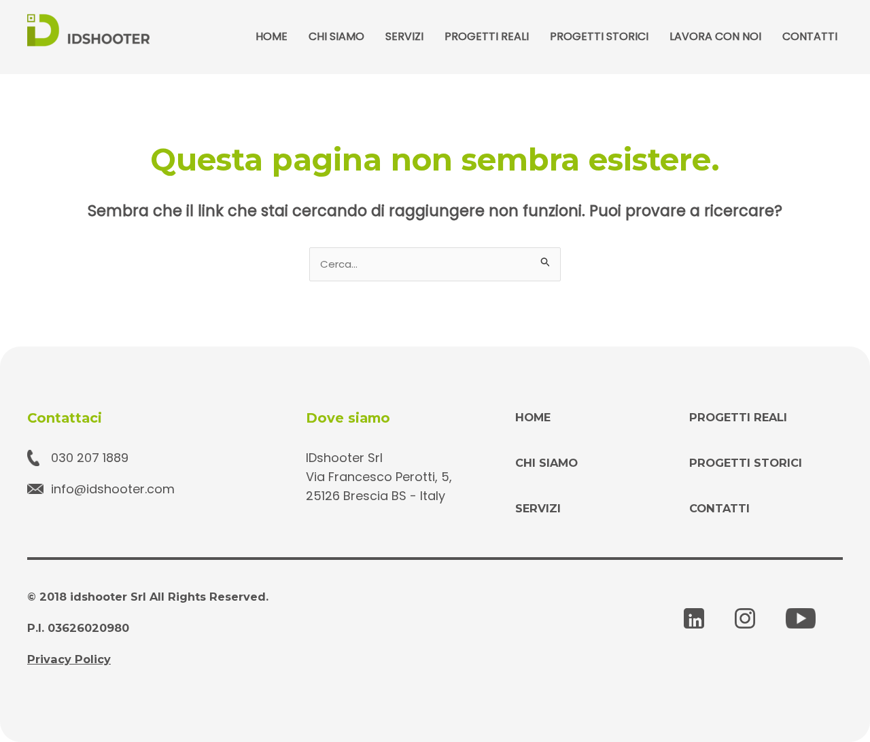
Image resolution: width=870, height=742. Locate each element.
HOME (533, 417)
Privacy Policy (69, 659)
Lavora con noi (715, 36)
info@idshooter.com (113, 488)
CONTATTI (719, 508)
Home (272, 36)
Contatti (809, 36)
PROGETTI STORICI (745, 463)
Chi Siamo (336, 36)
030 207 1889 (89, 457)
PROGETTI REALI (738, 417)
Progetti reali (487, 36)
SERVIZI (538, 508)
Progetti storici (599, 36)
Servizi (404, 36)
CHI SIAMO (546, 463)
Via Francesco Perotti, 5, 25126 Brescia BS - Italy (379, 486)
